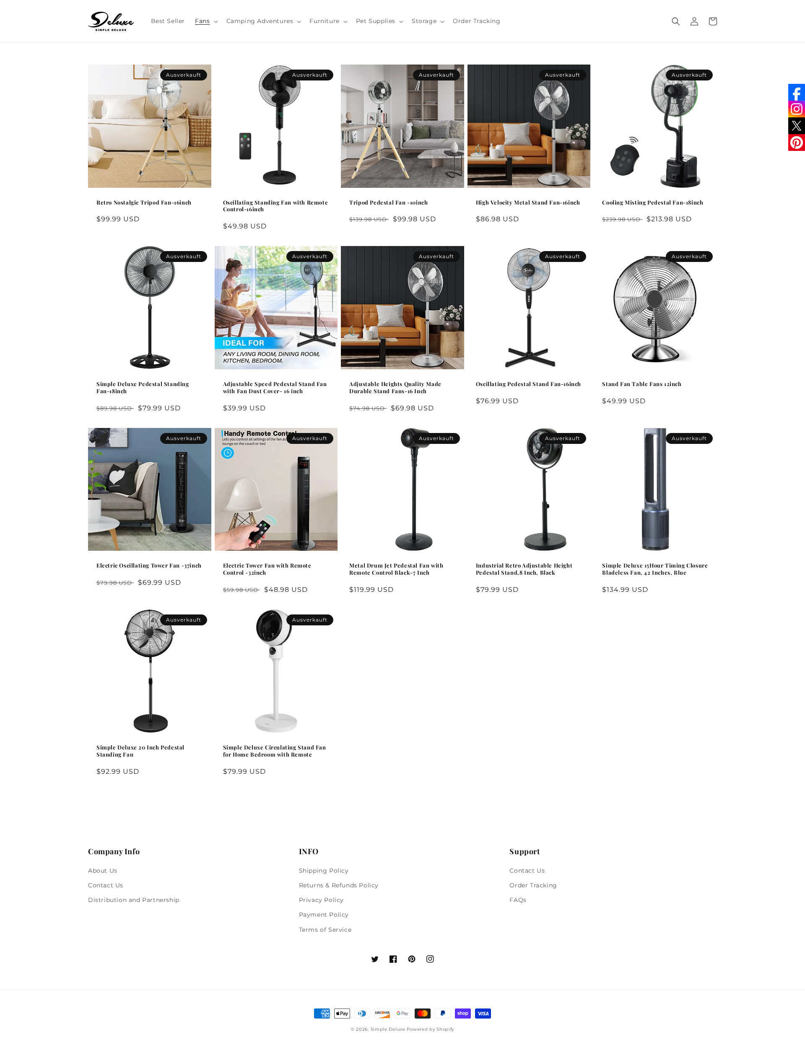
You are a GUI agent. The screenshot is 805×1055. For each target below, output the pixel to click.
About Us (102, 870)
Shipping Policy (324, 870)
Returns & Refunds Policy (339, 885)
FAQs (517, 900)
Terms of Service (325, 929)
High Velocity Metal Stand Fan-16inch (528, 202)
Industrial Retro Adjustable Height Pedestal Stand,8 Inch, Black (524, 569)
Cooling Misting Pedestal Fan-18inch (652, 202)
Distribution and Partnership (133, 900)
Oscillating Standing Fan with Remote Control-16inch (275, 206)
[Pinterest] (796, 142)
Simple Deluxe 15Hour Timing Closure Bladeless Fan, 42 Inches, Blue (655, 569)
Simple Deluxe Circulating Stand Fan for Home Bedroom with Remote (274, 751)
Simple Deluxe (388, 1029)
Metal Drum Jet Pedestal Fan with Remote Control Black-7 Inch (396, 569)
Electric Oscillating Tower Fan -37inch (149, 565)
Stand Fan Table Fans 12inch (641, 384)
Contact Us (105, 885)
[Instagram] (796, 109)
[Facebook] (796, 92)
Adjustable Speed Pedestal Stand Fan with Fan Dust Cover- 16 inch (275, 387)
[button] (205, 21)
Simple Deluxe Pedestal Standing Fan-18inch (142, 387)
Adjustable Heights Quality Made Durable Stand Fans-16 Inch (395, 387)
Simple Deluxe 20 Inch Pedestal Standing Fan (140, 751)
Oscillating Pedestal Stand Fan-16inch (528, 384)
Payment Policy (324, 914)
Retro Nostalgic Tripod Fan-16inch (144, 202)
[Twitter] (796, 125)
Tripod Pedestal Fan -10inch (388, 202)
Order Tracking (533, 885)
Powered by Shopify (430, 1029)
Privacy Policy (321, 900)
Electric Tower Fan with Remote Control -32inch (267, 569)
